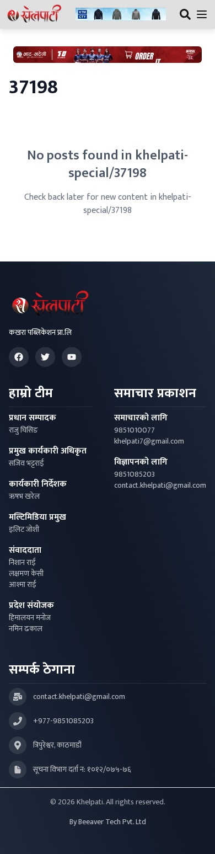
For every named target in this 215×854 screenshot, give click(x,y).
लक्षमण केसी (26, 573)
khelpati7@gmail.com (149, 441)
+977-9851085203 (63, 721)
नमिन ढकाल (25, 628)
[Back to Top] (195, 834)
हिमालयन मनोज (30, 617)
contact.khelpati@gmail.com (160, 485)
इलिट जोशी (24, 529)
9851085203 (134, 474)
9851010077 (134, 430)
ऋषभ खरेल (24, 496)
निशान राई (22, 562)
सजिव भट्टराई (26, 463)
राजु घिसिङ (23, 430)
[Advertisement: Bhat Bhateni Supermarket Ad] (107, 54)
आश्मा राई (22, 584)
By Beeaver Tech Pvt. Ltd (107, 822)
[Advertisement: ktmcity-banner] (121, 15)
